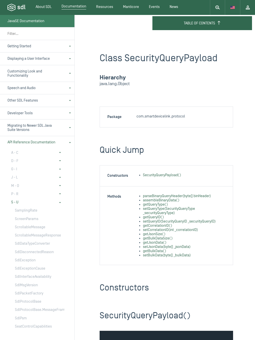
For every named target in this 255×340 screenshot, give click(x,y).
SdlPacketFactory (29, 293)
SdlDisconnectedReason (34, 252)
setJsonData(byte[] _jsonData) (167, 247)
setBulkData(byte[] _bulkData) (167, 255)
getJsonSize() (154, 234)
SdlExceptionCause (30, 268)
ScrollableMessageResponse (35, 235)
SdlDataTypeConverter (32, 243)
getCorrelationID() (157, 226)
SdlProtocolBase (28, 301)
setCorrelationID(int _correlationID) (170, 230)
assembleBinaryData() (161, 200)
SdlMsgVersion (26, 285)
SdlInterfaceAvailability (33, 277)
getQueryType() (155, 204)
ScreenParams (26, 219)
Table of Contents (199, 23)
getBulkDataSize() (158, 238)
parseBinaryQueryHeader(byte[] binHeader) (177, 196)
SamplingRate (26, 210)
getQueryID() (153, 217)
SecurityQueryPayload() (162, 175)
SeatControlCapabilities (33, 326)
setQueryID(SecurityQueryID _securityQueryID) (179, 221)
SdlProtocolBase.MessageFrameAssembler (35, 310)
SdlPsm (21, 318)
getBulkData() (154, 251)
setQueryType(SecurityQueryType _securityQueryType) (169, 211)
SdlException (25, 260)
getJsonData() (154, 242)
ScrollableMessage (30, 227)
